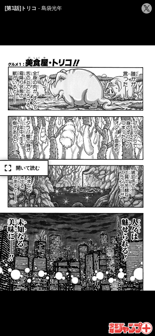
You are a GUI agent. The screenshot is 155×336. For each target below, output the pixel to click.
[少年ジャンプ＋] (131, 328)
